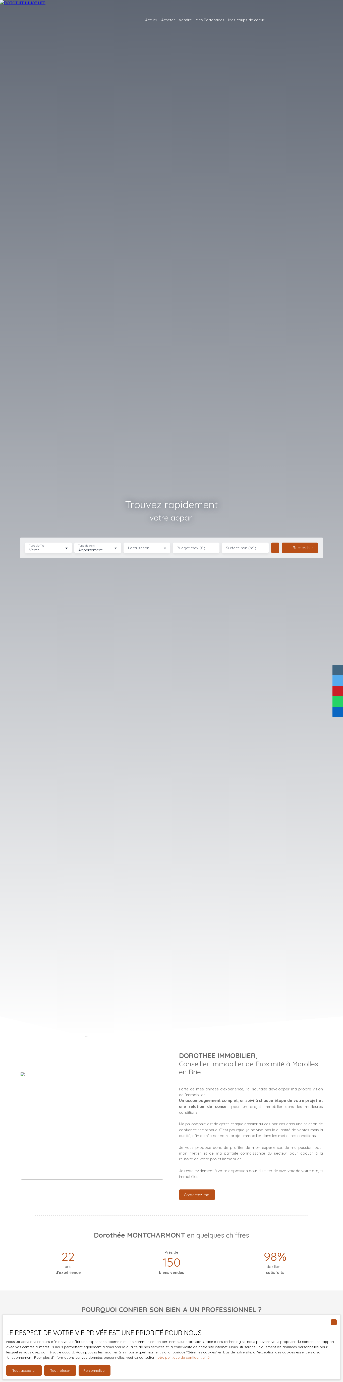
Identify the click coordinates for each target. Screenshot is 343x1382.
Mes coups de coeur (246, 19)
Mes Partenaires (210, 19)
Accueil (151, 19)
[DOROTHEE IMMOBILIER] (40, 20)
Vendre (185, 19)
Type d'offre (36, 545)
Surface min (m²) (241, 548)
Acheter (168, 19)
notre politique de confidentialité (182, 1357)
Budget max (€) (191, 548)
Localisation (138, 548)
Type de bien (86, 545)
